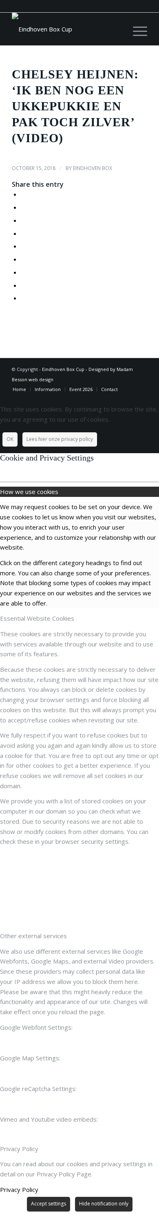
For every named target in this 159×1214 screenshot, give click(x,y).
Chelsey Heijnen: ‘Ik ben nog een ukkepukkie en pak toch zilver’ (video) (75, 106)
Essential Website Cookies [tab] (37, 618)
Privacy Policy (19, 1189)
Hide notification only (103, 1203)
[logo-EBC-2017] (66, 29)
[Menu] (136, 29)
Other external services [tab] (33, 936)
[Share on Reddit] (23, 285)
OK (10, 439)
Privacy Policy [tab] (19, 1149)
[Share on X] (23, 207)
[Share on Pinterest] (23, 233)
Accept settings (48, 1203)
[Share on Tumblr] (23, 259)
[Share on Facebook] (23, 194)
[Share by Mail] (23, 298)
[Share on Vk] (23, 272)
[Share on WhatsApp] (23, 220)
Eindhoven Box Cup (63, 369)
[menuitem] (136, 29)
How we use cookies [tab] (29, 491)
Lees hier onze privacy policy (59, 439)
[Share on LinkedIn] (23, 246)
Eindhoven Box (92, 168)
